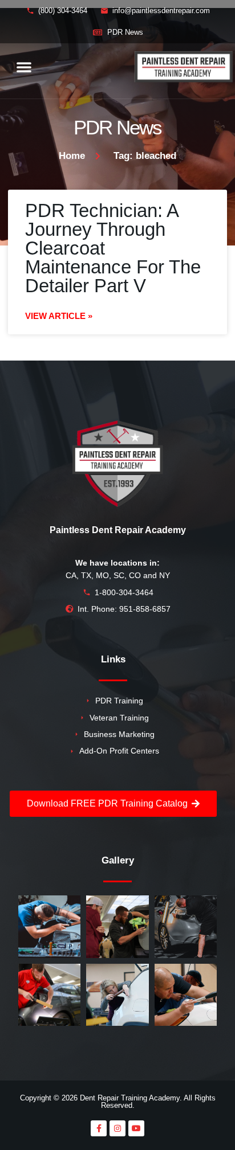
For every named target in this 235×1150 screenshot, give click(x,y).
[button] (24, 67)
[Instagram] (117, 1128)
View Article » (58, 316)
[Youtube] (136, 1128)
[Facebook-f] (99, 1128)
